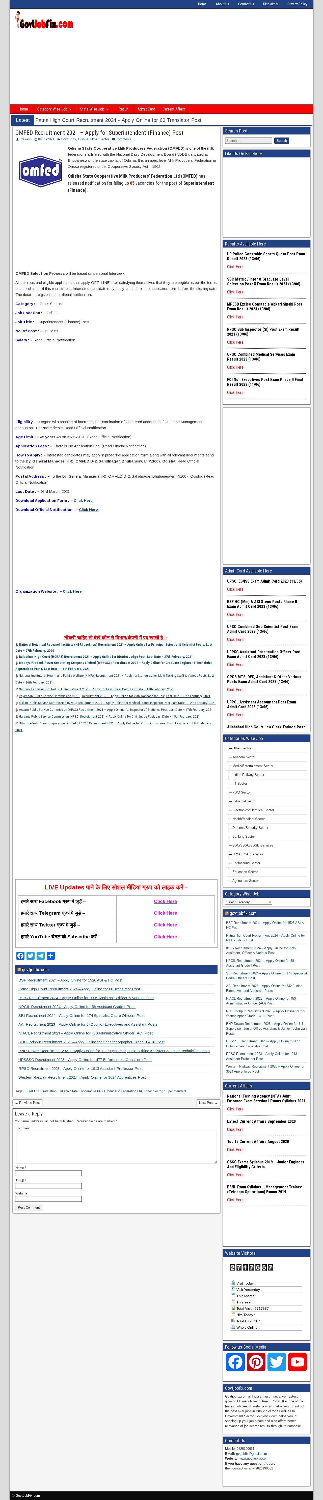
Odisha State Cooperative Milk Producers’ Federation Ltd (100, 1091)
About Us (222, 4)
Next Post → (208, 1103)
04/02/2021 (46, 139)
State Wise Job (92, 109)
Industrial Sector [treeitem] (244, 801)
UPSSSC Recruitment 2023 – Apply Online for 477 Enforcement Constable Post (85, 1059)
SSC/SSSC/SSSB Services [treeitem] (252, 845)
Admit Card (146, 109)
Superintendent (175, 1091)
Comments (123, 139)
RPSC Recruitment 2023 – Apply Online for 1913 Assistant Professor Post (80, 1068)
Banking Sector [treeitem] (243, 836)
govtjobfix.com (35, 969)
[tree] (266, 814)
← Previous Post (27, 1103)
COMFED (31, 1091)
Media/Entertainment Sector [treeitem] (252, 766)
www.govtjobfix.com (253, 1458)
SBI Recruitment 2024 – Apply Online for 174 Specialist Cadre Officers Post (81, 1015)
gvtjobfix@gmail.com (251, 1454)
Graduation (49, 1091)
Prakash (25, 139)
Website (21, 1193)
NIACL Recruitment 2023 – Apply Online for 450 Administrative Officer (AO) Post (85, 1033)
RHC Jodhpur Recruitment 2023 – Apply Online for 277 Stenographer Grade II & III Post (91, 1042)
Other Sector (99, 139)
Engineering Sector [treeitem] (246, 863)
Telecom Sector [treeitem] (243, 757)
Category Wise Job (52, 109)
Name (20, 1168)
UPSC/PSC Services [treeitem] (247, 854)
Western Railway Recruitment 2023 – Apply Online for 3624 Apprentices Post (82, 1077)
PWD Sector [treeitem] (241, 792)
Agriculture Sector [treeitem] (245, 881)
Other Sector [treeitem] (241, 748)
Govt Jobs (68, 139)
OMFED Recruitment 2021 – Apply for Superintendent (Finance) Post (99, 132)
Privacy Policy (297, 4)
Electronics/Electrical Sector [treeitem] (253, 810)
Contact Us (246, 4)
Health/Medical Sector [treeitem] (248, 819)
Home (202, 4)
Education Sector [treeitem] (245, 872)
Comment (23, 1128)
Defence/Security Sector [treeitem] (250, 828)
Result (123, 109)
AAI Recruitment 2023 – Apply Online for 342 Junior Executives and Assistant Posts (87, 1024)
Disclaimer (270, 4)
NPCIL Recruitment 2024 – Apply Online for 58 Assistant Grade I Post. (77, 1006)
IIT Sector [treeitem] (239, 783)
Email (20, 1181)
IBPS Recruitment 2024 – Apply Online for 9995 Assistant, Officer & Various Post (86, 998)
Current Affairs (174, 109)
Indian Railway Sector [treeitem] (248, 775)
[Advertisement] (161, 67)
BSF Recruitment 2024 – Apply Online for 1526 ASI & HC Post (70, 980)
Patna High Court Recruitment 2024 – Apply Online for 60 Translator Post (79, 989)
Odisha (83, 139)
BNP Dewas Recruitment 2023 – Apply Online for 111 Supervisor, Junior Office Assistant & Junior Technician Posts (114, 1051)
